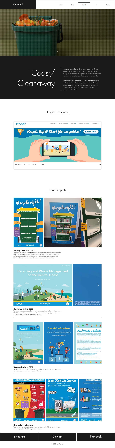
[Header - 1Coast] (57, 51)
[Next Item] (98, 222)
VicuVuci (18, 4)
